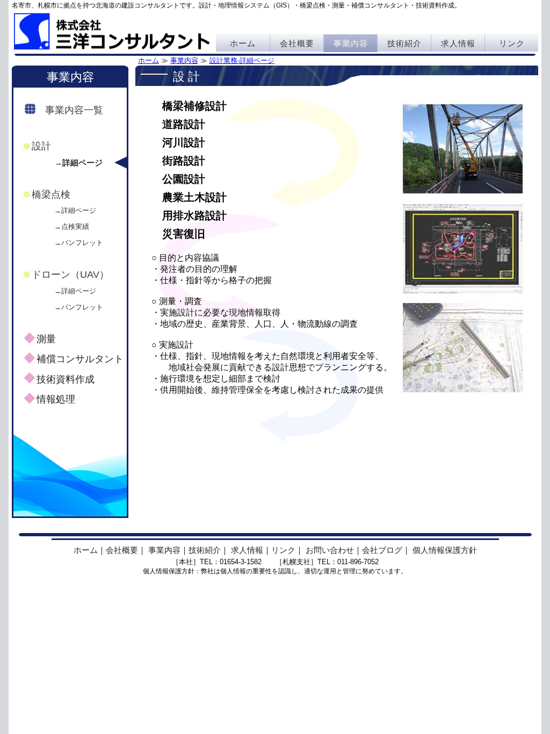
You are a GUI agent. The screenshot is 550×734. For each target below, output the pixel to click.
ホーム (243, 43)
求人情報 (458, 43)
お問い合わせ (330, 550)
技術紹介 (404, 43)
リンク (512, 43)
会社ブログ (382, 550)
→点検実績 (71, 226)
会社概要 (297, 43)
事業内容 (351, 43)
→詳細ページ (78, 162)
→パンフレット (78, 243)
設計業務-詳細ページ (241, 60)
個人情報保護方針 (444, 550)
